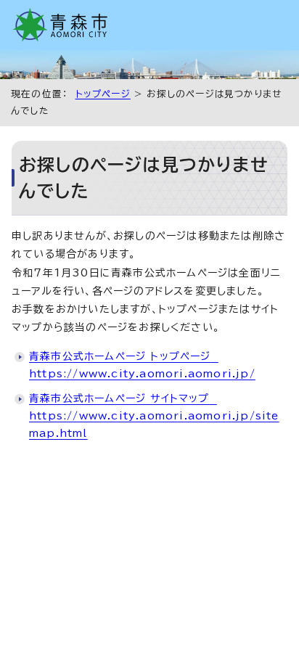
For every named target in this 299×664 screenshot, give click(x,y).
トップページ (103, 94)
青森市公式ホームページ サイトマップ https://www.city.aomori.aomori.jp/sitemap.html (154, 415)
